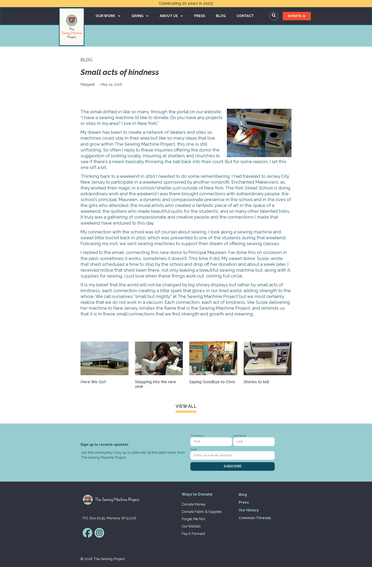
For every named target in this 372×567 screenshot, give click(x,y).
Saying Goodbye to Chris (212, 382)
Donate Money (194, 504)
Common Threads (255, 518)
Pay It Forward (193, 533)
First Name (196, 435)
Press (199, 16)
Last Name (239, 435)
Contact (245, 16)
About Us (169, 16)
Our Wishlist (191, 526)
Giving (137, 16)
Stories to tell (256, 382)
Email (193, 449)
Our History (249, 510)
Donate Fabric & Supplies (202, 511)
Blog (221, 16)
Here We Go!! (93, 382)
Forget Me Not (193, 519)
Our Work (105, 16)
